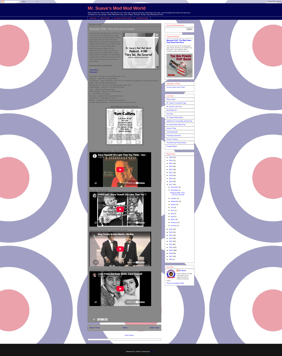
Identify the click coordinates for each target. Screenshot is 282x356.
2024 (171, 163)
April (172, 216)
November (175, 190)
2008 (171, 253)
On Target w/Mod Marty (175, 117)
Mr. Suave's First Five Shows (123, 18)
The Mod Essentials (142, 18)
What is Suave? (105, 18)
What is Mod (171, 99)
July (172, 207)
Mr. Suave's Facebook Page (176, 103)
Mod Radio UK (172, 110)
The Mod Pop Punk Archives (176, 143)
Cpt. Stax (170, 114)
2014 (171, 235)
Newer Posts (94, 328)
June (173, 210)
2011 (171, 244)
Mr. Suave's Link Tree (174, 106)
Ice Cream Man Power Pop (176, 124)
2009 (171, 250)
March (173, 219)
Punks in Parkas (172, 139)
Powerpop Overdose (174, 135)
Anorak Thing (171, 128)
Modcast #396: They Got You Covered (111, 28)
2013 (171, 238)
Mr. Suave (182, 270)
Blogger (153, 351)
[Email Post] (94, 319)
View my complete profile (175, 283)
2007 (171, 256)
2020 (171, 175)
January (174, 225)
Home (124, 328)
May (172, 213)
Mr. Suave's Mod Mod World (117, 8)
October (174, 198)
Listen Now (93, 70)
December (175, 187)
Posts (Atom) (129, 335)
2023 (171, 166)
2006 (171, 259)
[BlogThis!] (100, 319)
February (174, 222)
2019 (171, 178)
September (175, 201)
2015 (171, 232)
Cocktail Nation (172, 146)
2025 (171, 160)
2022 (171, 169)
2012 (171, 241)
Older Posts (155, 328)
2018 (171, 181)
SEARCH (167, 14)
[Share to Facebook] (104, 319)
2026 (171, 157)
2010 (171, 247)
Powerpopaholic (172, 132)
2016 (171, 229)
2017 (171, 184)
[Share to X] (102, 319)
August (173, 204)
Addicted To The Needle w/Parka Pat (179, 121)
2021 (171, 172)
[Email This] (98, 319)
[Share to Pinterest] (107, 319)
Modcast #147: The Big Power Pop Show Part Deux (179, 41)
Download (93, 72)
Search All (93, 18)
